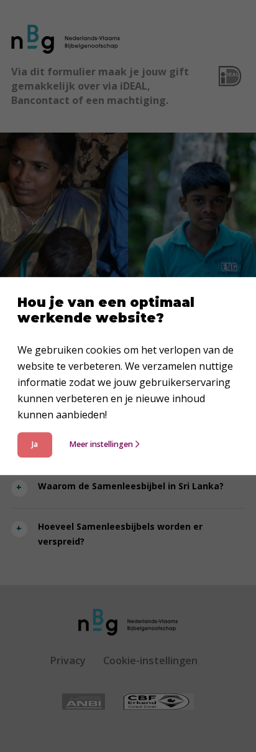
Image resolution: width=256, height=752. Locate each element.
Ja (35, 444)
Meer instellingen (101, 444)
